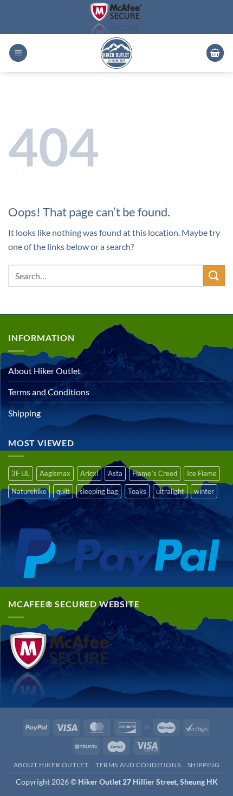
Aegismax (55, 473)
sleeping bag (99, 491)
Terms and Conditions (48, 392)
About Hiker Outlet (44, 370)
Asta (115, 473)
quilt (63, 491)
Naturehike (29, 491)
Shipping (24, 413)
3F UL (20, 473)
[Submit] (214, 275)
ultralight (170, 491)
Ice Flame (202, 473)
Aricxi (89, 473)
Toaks (137, 491)
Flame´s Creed (154, 473)
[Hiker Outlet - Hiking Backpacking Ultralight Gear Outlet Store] (116, 53)
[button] (18, 53)
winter (204, 491)
